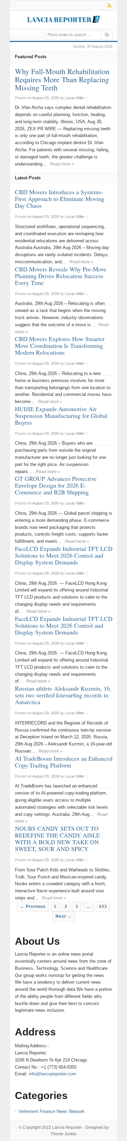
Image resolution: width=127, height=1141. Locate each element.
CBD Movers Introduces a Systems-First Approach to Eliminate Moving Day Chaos (59, 198)
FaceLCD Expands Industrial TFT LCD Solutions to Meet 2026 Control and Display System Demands (63, 555)
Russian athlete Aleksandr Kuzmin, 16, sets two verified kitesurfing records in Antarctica (63, 695)
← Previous (33, 906)
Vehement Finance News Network (52, 1111)
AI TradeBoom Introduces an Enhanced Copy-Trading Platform (63, 761)
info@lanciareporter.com (52, 1073)
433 (103, 906)
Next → (64, 916)
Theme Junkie (63, 1134)
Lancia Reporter (67, 1127)
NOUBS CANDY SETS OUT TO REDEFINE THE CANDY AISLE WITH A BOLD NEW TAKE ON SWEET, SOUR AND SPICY (57, 838)
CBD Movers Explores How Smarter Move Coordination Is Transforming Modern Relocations (60, 345)
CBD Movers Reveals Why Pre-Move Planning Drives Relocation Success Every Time (60, 276)
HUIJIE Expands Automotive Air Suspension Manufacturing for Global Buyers (61, 415)
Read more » (62, 164)
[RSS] (108, 5)
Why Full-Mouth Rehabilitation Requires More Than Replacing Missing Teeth (62, 79)
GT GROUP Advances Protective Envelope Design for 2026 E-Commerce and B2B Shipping (56, 485)
